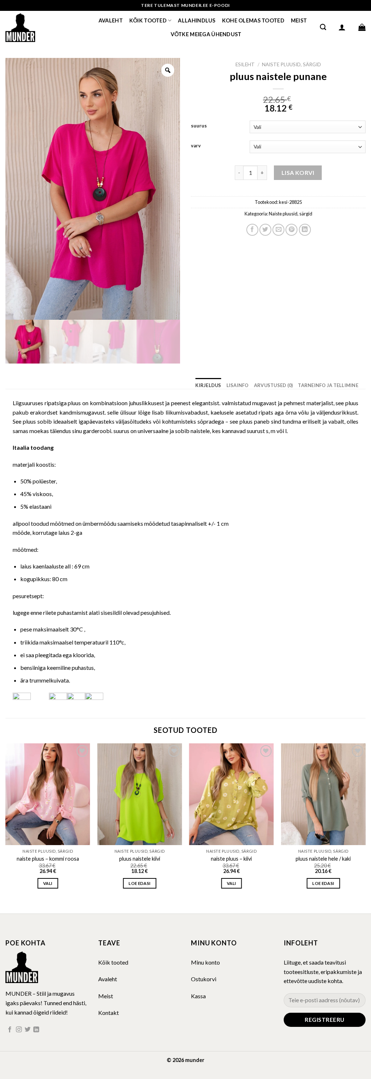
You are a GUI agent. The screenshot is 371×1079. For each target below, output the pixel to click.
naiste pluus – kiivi (231, 859)
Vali (47, 883)
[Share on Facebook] (252, 230)
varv (196, 145)
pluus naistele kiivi (139, 859)
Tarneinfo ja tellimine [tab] (328, 385)
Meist (299, 20)
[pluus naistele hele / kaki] (323, 794)
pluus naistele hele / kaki (323, 859)
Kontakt (108, 1012)
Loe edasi (139, 883)
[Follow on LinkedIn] (36, 1029)
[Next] (365, 822)
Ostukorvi (203, 978)
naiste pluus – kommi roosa (48, 859)
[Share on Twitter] (265, 230)
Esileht (245, 64)
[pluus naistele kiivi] (139, 794)
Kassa (198, 995)
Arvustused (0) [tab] (273, 385)
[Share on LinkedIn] (305, 230)
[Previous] (5, 822)
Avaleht (111, 20)
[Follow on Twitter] (27, 1029)
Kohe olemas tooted (253, 20)
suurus (199, 126)
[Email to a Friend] (278, 230)
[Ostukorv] (362, 27)
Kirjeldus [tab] (208, 385)
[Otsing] (323, 27)
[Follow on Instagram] (19, 1029)
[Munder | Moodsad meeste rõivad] (41, 27)
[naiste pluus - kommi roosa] (47, 794)
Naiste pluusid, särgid (291, 64)
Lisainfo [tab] (237, 385)
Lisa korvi (298, 172)
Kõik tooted (148, 20)
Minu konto (205, 962)
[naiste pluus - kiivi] (231, 794)
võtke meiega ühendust (206, 34)
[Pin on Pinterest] (291, 230)
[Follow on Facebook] (10, 1029)
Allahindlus (196, 20)
